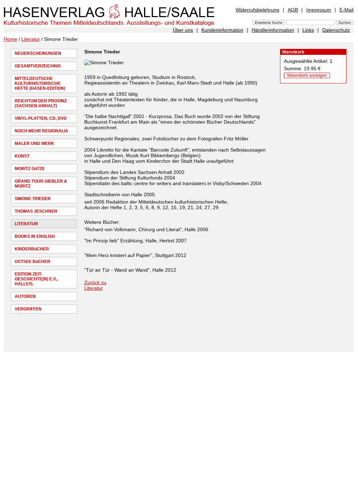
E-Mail (346, 10)
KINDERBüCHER (32, 249)
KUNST (22, 156)
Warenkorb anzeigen (307, 75)
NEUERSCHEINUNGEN (38, 53)
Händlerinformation (273, 30)
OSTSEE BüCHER (32, 261)
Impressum (318, 10)
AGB (293, 10)
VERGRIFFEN (28, 309)
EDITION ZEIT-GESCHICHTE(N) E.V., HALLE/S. (36, 279)
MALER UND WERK (34, 143)
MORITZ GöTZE (30, 168)
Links (308, 30)
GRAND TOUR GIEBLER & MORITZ (41, 184)
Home (10, 39)
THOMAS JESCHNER (36, 211)
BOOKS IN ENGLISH (35, 236)
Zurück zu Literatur (95, 285)
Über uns (183, 30)
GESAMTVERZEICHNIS (38, 66)
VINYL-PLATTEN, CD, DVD (41, 118)
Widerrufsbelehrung (257, 10)
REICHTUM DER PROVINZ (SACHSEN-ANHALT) (41, 103)
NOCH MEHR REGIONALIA (41, 131)
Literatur (30, 39)
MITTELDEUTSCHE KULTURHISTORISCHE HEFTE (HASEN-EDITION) (40, 83)
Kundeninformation (222, 30)
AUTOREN (25, 296)
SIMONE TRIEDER (33, 198)
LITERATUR (26, 223)
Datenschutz (336, 30)
